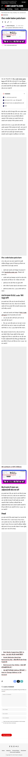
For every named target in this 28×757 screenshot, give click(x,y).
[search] (22, 6)
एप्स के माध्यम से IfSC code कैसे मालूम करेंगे (13, 100)
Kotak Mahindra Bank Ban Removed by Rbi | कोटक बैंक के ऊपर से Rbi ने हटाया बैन (13, 659)
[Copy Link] (8, 22)
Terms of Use (13, 3)
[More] (11, 22)
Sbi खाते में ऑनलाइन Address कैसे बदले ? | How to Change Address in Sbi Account (13, 672)
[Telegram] (16, 746)
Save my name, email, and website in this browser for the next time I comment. (14, 722)
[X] (12, 746)
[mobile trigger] (2, 6)
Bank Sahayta (11, 25)
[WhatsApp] (18, 746)
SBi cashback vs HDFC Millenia (11, 467)
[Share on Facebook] (2, 22)
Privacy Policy (4, 3)
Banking (5, 14)
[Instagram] (14, 746)
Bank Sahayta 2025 (14, 5)
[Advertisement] (14, 63)
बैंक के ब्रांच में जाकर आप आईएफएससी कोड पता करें (14, 103)
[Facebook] (10, 746)
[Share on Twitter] (5, 22)
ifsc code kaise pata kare (10, 97)
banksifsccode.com (11, 272)
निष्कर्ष (5, 106)
